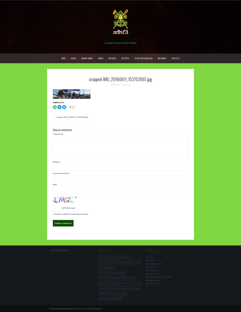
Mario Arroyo (125, 283)
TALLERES (118, 299)
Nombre (57, 162)
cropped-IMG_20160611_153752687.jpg (72, 117)
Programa (135, 288)
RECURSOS (112, 58)
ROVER (102, 293)
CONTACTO (175, 58)
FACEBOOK (103, 283)
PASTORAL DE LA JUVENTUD (118, 288)
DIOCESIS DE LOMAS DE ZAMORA (112, 273)
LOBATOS (114, 283)
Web (55, 184)
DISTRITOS (125, 58)
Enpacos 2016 (130, 278)
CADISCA (117, 263)
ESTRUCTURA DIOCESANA (143, 58)
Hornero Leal (126, 85)
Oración (102, 288)
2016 (101, 258)
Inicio (64, 58)
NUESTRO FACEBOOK (59, 250)
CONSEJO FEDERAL (106, 268)
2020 (114, 258)
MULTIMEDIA (162, 58)
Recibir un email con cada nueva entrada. (71, 214)
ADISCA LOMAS (105, 263)
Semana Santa (121, 293)
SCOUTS (110, 293)
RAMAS (100, 58)
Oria (83, 309)
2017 (108, 258)
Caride (138, 263)
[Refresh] (76, 197)
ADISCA (128, 258)
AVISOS (73, 58)
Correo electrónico (61, 173)
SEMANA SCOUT (105, 299)
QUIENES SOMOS (87, 58)
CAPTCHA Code (68, 208)
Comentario (58, 134)
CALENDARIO (128, 263)
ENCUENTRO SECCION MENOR (111, 278)
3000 (120, 258)
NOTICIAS (136, 283)
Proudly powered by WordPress (61, 309)
